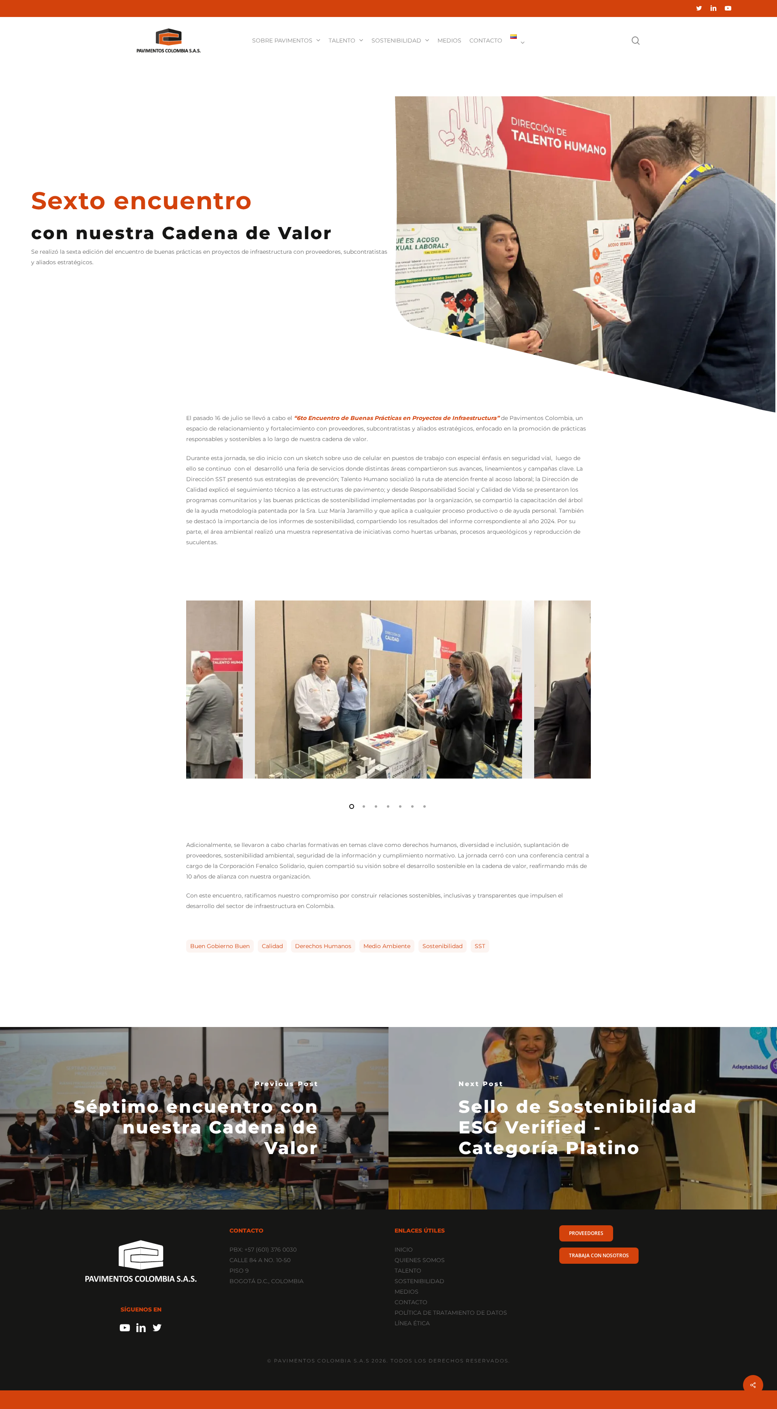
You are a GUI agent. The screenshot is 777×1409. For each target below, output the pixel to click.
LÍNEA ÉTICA (412, 1323)
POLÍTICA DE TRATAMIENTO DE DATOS (451, 1312)
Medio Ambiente (386, 946)
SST (480, 946)
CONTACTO (411, 1302)
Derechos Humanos (323, 946)
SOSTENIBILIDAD (419, 1281)
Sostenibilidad (442, 946)
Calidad (272, 946)
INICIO (404, 1249)
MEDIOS (406, 1291)
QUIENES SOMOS (420, 1260)
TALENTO (408, 1270)
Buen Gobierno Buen (220, 946)
